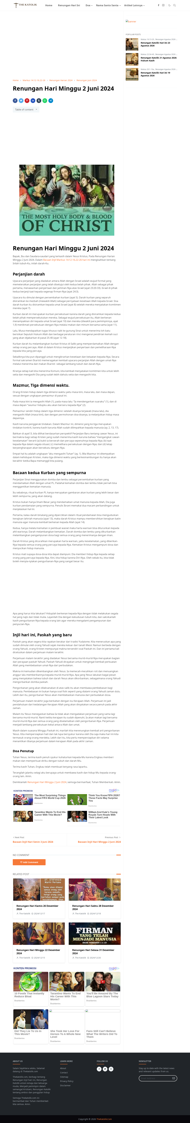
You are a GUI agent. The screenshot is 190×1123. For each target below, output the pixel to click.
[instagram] (163, 5)
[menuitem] (48, 5)
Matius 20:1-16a (148, 69)
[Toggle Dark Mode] (169, 5)
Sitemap (64, 1076)
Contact (64, 1072)
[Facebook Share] (15, 100)
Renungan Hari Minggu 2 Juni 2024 (46, 782)
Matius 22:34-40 (148, 54)
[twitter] (105, 1069)
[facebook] (158, 5)
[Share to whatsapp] (44, 100)
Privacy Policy (66, 1081)
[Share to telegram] (50, 100)
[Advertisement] (67, 140)
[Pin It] (27, 100)
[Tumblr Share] (39, 100)
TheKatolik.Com (104, 1119)
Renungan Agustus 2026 (165, 39)
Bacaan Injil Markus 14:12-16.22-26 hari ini (66, 259)
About (63, 1068)
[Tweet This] (21, 100)
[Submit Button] (173, 1078)
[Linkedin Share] (33, 100)
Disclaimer (65, 1085)
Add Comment (30, 862)
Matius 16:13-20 (148, 39)
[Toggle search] (174, 5)
